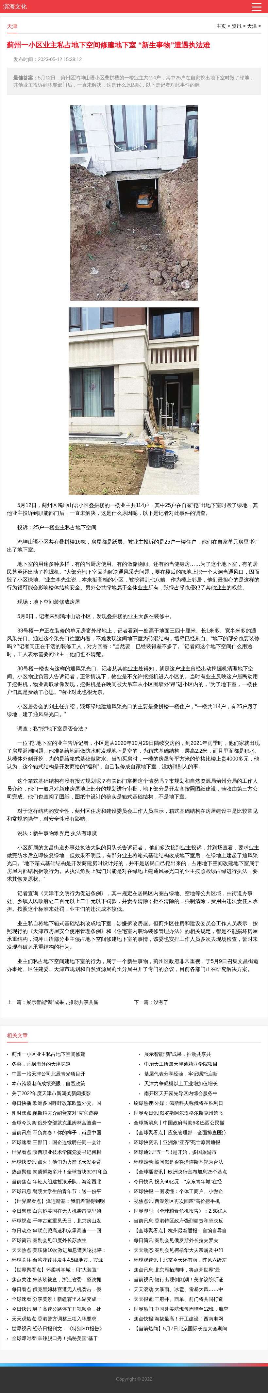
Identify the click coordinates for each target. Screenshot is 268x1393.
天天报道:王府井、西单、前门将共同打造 (178, 1299)
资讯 (237, 26)
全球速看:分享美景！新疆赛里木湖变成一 (56, 1299)
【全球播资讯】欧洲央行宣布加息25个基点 (180, 1171)
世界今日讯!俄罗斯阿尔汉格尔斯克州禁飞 (178, 1113)
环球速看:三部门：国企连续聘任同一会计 (56, 1142)
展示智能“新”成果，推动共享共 (177, 1054)
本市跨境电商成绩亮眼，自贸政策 (48, 1083)
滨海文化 (15, 6)
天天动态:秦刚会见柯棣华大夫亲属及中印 (178, 1250)
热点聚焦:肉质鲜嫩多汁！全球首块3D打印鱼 (60, 1171)
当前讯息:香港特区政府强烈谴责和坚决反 (178, 1220)
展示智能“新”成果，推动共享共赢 (62, 1002)
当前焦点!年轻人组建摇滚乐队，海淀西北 (56, 1181)
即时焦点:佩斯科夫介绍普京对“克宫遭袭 (55, 1113)
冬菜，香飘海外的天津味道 (41, 1064)
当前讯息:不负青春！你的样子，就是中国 (56, 1132)
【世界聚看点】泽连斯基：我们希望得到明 (58, 1201)
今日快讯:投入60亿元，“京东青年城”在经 (178, 1181)
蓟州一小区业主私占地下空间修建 (48, 1054)
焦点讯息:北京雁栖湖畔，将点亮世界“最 (177, 1269)
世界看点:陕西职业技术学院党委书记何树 (56, 1152)
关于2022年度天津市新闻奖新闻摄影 (51, 1093)
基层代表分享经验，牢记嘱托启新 (181, 1073)
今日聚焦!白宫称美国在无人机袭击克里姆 (56, 1211)
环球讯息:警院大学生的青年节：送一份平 (56, 1191)
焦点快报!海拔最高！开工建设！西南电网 (178, 1318)
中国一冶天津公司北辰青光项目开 (48, 1073)
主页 (221, 26)
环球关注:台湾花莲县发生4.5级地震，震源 (57, 1260)
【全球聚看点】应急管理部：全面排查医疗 (180, 1132)
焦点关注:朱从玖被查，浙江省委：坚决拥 (56, 1279)
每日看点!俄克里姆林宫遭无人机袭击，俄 (56, 1289)
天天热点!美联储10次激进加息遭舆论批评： (59, 1250)
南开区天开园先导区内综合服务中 (181, 1093)
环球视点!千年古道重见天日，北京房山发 (56, 1220)
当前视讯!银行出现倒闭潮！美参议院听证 (178, 1279)
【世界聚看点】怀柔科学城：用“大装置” (55, 1269)
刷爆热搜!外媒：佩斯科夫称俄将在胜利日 (178, 1103)
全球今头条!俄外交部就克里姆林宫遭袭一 (56, 1122)
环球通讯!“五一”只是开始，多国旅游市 (175, 1152)
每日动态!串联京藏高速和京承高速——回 (56, 1230)
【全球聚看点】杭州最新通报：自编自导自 (180, 1230)
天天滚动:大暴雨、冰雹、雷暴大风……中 (178, 1289)
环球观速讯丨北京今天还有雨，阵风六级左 (180, 1260)
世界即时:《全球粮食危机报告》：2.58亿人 (180, 1211)
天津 (252, 26)
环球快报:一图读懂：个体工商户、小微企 (178, 1191)
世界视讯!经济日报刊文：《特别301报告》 (58, 1328)
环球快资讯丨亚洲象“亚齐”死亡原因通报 (177, 1142)
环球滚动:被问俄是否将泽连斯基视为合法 (178, 1162)
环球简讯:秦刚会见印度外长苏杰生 (49, 1240)
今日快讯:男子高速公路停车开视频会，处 (56, 1309)
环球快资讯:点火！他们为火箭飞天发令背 (56, 1162)
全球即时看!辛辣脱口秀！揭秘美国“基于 (55, 1338)
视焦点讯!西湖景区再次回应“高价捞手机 (177, 1201)
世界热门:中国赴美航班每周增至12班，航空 (181, 1309)
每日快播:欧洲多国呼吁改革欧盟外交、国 (56, 1103)
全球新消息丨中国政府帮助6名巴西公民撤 (179, 1122)
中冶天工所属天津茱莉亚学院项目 (181, 1064)
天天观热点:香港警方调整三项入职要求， (56, 1318)
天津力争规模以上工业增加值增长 (181, 1083)
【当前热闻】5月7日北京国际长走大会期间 (180, 1328)
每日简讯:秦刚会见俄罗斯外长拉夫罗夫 (176, 1240)
